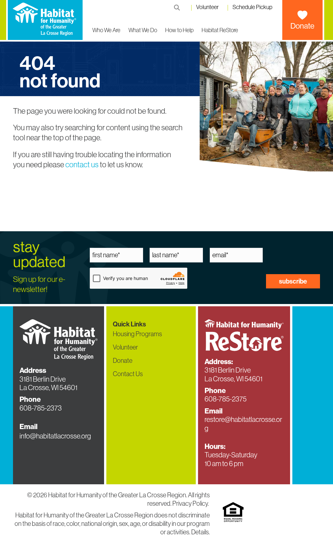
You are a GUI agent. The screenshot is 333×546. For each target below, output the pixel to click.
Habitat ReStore (220, 30)
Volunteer (207, 7)
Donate (302, 25)
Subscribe (293, 281)
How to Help (179, 30)
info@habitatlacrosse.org (55, 436)
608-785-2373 (41, 408)
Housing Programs (137, 333)
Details (200, 532)
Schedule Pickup (253, 7)
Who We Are (106, 30)
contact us (82, 164)
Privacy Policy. (191, 503)
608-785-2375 (225, 399)
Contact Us (128, 373)
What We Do (142, 30)
